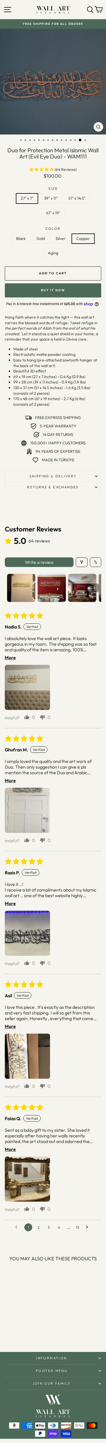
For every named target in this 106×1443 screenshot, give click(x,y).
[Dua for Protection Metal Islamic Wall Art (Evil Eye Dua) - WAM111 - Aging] (36, 1333)
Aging (53, 252)
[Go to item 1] (21, 588)
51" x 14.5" (76, 198)
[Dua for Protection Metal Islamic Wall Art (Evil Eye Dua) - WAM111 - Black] (10, 1333)
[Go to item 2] (52, 588)
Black (21, 238)
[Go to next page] (88, 1227)
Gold (40, 238)
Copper (83, 238)
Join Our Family (52, 1383)
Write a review (39, 562)
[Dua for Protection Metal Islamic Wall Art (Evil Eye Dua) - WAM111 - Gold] (16, 1333)
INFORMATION (51, 1358)
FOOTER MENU (51, 1371)
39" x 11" (51, 198)
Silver (61, 238)
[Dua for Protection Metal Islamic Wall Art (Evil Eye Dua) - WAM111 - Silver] (23, 1333)
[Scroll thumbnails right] (94, 587)
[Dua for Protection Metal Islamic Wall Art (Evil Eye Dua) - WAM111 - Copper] (29, 1333)
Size (53, 188)
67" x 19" (53, 212)
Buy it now (53, 290)
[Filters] (82, 562)
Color (53, 228)
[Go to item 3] (82, 588)
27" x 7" (27, 198)
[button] (42, 169)
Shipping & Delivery (53, 476)
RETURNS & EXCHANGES (53, 487)
